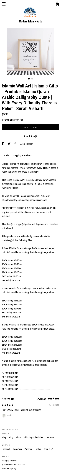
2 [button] (32, 79)
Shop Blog (48, 449)
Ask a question (26, 143)
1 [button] (29, 79)
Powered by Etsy (9, 468)
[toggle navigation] (4, 3)
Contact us (50, 437)
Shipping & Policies (22, 155)
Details (6, 155)
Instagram (17, 449)
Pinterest (29, 449)
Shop (4, 437)
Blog (11, 437)
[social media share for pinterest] (15, 143)
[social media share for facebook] (3, 143)
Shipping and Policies (33, 437)
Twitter (38, 449)
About (19, 437)
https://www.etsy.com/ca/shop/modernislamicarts (24, 200)
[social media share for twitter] (9, 143)
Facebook (6, 449)
